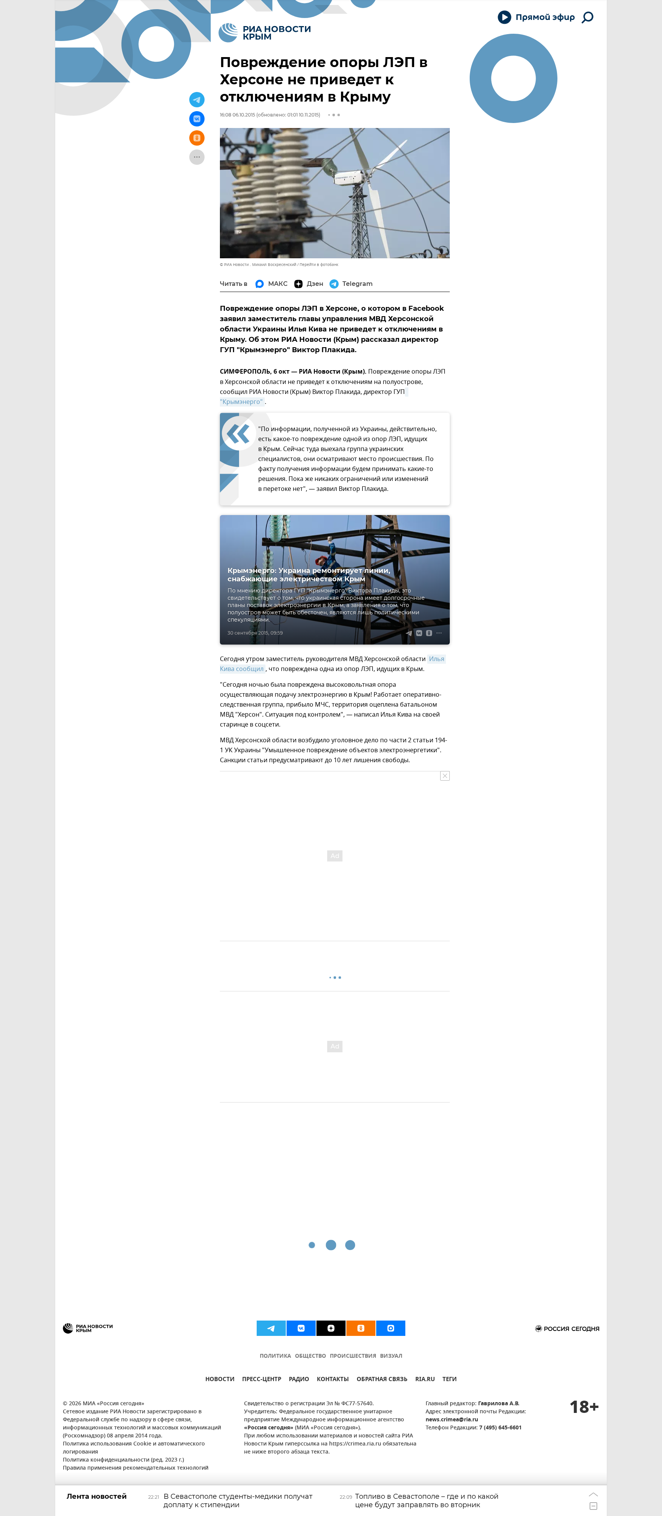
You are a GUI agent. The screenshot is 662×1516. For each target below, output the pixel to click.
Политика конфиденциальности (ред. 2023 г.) (123, 1460)
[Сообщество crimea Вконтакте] (301, 1328)
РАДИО (299, 1380)
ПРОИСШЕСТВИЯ (353, 1356)
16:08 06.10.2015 (237, 115)
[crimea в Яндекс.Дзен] (331, 1328)
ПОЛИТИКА (275, 1356)
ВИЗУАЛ (391, 1356)
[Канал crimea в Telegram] (271, 1328)
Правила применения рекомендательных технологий (135, 1468)
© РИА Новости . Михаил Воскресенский (258, 264)
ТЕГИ (449, 1380)
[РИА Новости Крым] (264, 32)
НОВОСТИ (219, 1380)
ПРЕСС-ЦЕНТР (261, 1380)
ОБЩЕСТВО (310, 1356)
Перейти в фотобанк (319, 264)
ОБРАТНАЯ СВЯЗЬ (382, 1380)
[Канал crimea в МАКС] (390, 1328)
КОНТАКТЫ (333, 1380)
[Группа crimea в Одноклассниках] (360, 1328)
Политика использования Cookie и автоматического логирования (134, 1448)
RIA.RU (425, 1380)
